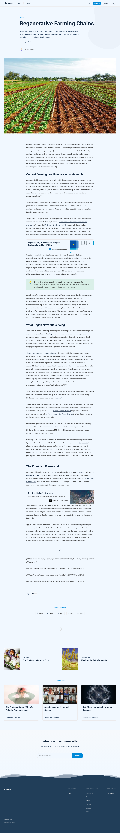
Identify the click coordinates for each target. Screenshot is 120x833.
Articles (22, 17)
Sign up (96, 3)
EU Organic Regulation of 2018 (55, 225)
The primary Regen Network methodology (41, 353)
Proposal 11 (83, 443)
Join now (77, 755)
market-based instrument (62, 411)
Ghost (13, 822)
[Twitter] (89, 3)
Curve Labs (80, 472)
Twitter (112, 793)
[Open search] (113, 3)
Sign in (106, 3)
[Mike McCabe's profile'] (21, 49)
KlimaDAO (58, 398)
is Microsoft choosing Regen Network (59, 414)
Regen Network (54, 334)
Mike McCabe (30, 49)
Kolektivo (53, 472)
